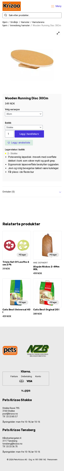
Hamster (25, 22)
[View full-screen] (58, 33)
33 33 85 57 (12, 416)
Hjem (5, 22)
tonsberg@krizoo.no (12, 443)
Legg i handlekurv (29, 134)
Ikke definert (40, 263)
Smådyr (14, 22)
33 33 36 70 (12, 446)
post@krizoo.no (10, 413)
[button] (19, 142)
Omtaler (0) (8, 191)
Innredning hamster (20, 25)
